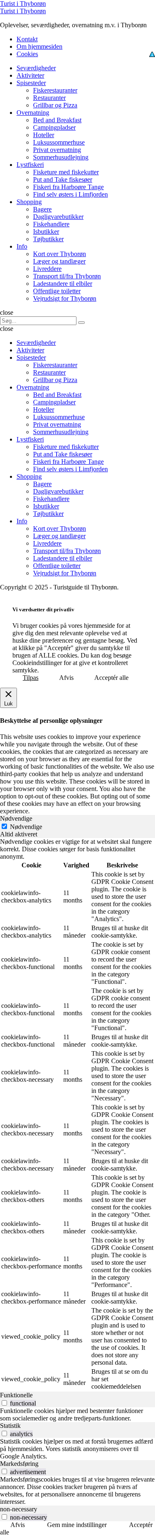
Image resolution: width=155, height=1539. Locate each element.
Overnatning (33, 112)
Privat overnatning (57, 149)
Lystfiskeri (30, 164)
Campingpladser (54, 127)
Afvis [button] (66, 677)
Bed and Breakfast (57, 120)
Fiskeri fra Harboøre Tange (68, 186)
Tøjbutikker (48, 238)
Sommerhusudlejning (60, 157)
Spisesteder (31, 82)
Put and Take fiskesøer (62, 179)
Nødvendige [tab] (16, 818)
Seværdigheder (36, 67)
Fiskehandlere (51, 224)
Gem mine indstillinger (77, 1524)
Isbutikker (46, 231)
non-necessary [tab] (18, 1509)
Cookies (27, 53)
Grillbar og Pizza (55, 105)
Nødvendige (26, 826)
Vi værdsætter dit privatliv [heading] (43, 609)
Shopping (29, 201)
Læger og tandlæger (59, 261)
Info (22, 246)
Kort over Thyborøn (59, 253)
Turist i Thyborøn (23, 3)
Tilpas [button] (30, 677)
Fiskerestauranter (55, 90)
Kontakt (27, 39)
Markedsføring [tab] (19, 1463)
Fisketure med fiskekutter (66, 172)
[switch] (4, 1403)
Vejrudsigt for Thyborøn (64, 298)
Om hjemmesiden (39, 46)
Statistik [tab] (10, 1425)
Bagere (42, 209)
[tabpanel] (77, 1115)
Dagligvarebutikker (58, 216)
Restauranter (49, 97)
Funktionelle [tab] (16, 1395)
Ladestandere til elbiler (62, 283)
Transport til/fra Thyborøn (67, 276)
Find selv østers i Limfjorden (70, 194)
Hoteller (43, 134)
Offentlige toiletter (57, 290)
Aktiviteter (30, 75)
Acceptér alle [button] (111, 677)
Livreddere (47, 268)
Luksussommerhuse (59, 142)
